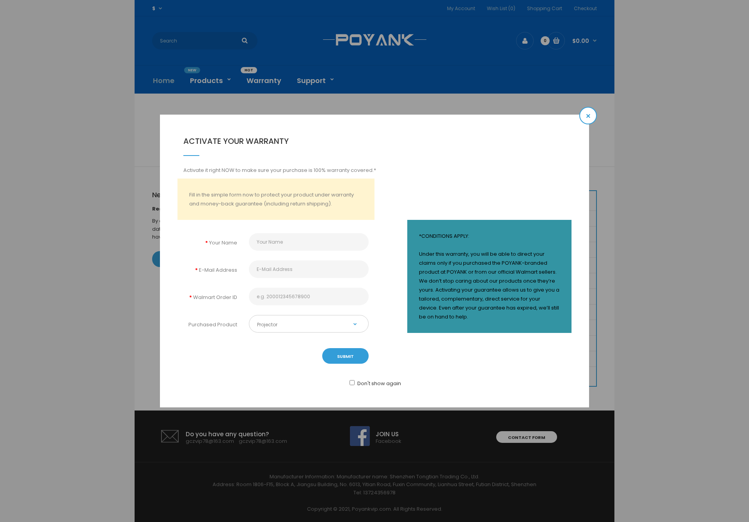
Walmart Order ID (215, 297)
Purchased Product (212, 324)
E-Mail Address (218, 270)
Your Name (223, 242)
